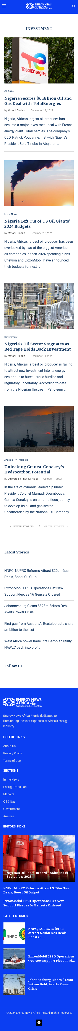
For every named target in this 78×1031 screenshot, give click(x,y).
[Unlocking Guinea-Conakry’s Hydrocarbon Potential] (39, 429)
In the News (11, 779)
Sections (10, 770)
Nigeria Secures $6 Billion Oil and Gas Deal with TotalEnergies (38, 101)
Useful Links (14, 737)
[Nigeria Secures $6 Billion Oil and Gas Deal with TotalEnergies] (39, 60)
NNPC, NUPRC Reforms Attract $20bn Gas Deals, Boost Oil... (47, 933)
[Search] (74, 6)
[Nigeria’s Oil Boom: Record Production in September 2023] (39, 858)
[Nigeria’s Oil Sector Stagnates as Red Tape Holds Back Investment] (39, 306)
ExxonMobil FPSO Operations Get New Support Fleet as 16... (51, 958)
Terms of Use (12, 760)
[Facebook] (39, 1023)
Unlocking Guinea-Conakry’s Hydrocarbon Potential (34, 469)
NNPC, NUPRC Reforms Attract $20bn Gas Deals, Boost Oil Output (36, 890)
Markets (8, 794)
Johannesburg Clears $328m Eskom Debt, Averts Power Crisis (50, 984)
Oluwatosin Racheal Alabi (23, 478)
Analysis (9, 816)
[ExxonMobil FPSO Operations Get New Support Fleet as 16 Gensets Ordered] (14, 959)
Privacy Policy (12, 753)
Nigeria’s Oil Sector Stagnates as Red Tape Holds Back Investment (37, 347)
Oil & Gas (9, 801)
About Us (9, 745)
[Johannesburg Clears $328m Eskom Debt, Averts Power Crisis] (14, 984)
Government (11, 808)
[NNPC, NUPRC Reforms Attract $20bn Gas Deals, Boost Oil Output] (14, 933)
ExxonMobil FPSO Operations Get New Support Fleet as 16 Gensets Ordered (33, 903)
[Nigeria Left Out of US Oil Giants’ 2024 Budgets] (39, 183)
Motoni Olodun (16, 110)
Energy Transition (15, 786)
